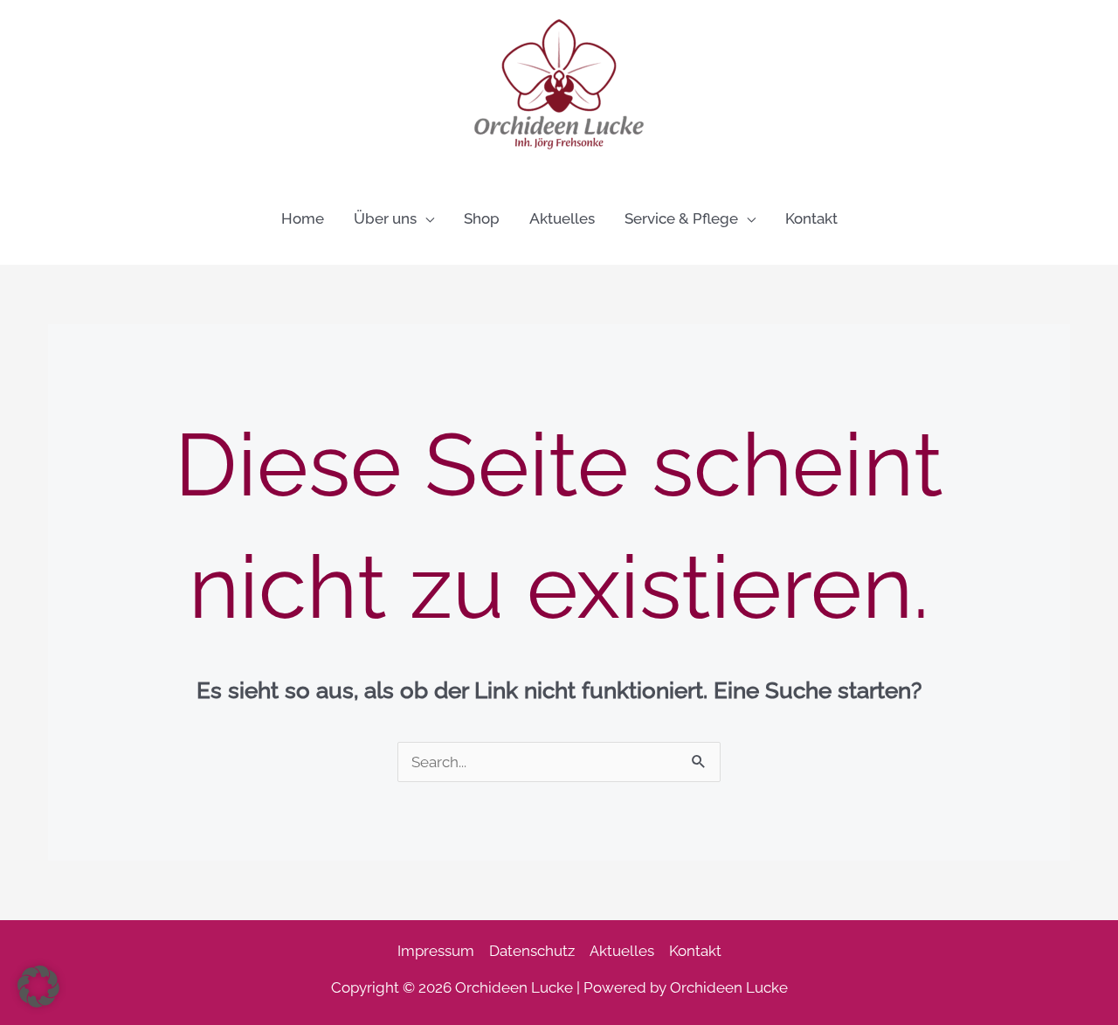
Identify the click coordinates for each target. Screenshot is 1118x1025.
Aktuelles (622, 950)
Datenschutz (532, 950)
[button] (425, 218)
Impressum (435, 950)
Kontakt (695, 950)
